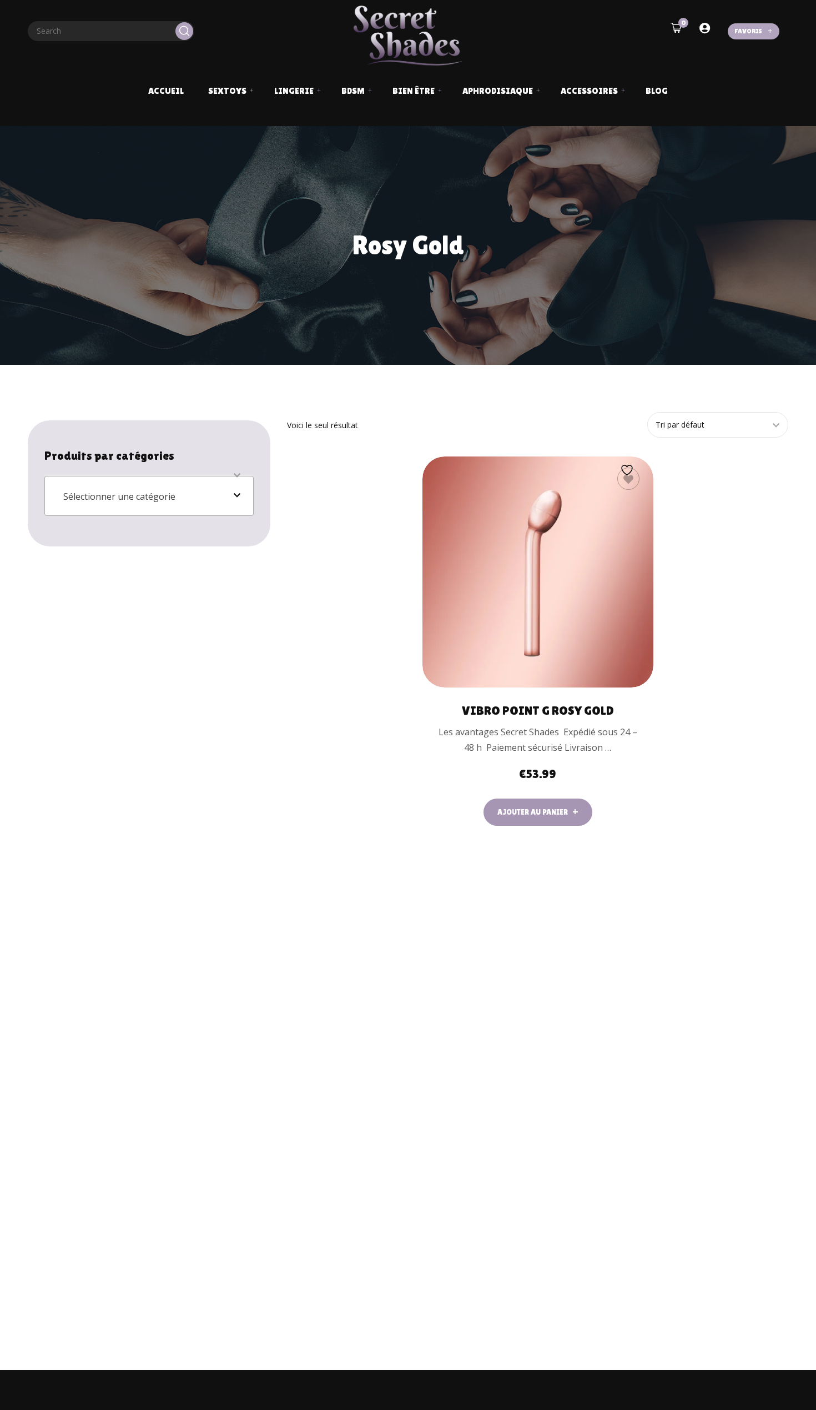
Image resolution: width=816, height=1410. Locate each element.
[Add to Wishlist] (628, 478)
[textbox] (149, 496)
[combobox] (149, 496)
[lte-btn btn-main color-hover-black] (537, 812)
